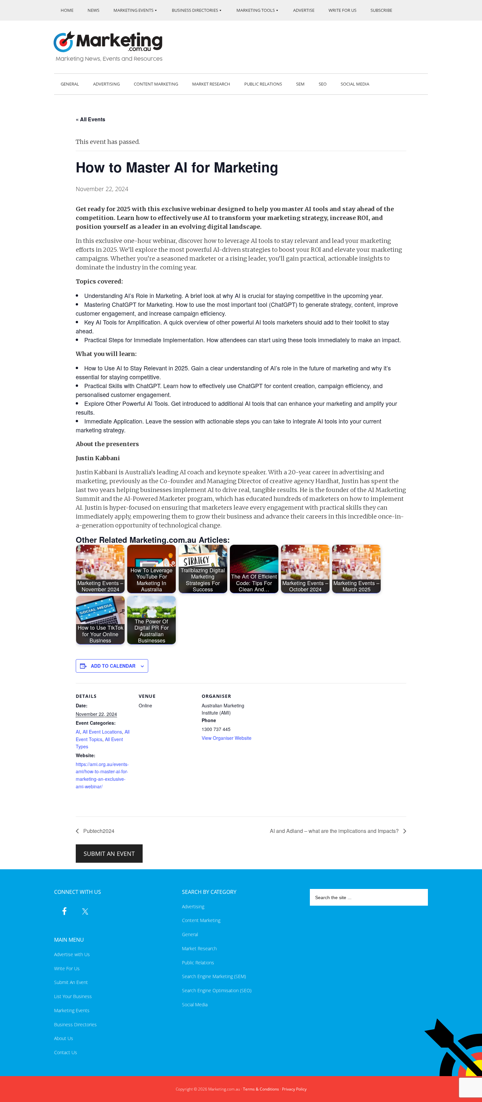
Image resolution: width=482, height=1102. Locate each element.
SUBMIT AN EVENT (109, 853)
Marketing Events (72, 1010)
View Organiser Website (226, 738)
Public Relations (198, 962)
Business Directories (75, 1024)
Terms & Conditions (261, 1089)
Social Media (195, 1004)
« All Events (90, 119)
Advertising (193, 906)
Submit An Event (71, 982)
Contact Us (65, 1052)
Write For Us (67, 968)
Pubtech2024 (98, 831)
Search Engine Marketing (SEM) (214, 976)
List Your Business (73, 996)
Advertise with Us (72, 954)
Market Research (199, 948)
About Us (63, 1038)
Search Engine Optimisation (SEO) (216, 990)
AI (78, 731)
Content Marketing (201, 920)
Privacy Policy (294, 1089)
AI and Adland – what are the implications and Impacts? (335, 831)
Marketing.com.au (112, 46)
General (190, 934)
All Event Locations (102, 731)
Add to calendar (113, 665)
